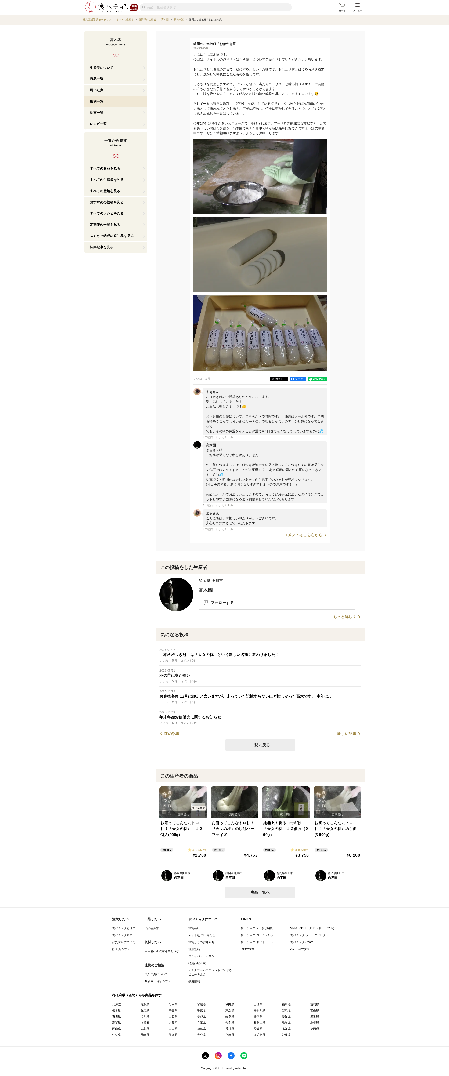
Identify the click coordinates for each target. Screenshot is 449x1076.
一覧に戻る (260, 745)
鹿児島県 (259, 1034)
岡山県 (116, 1028)
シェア (299, 379)
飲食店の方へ (121, 949)
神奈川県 (259, 1010)
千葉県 (201, 1010)
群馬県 (145, 1010)
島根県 (314, 1022)
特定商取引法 (197, 963)
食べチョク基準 (122, 935)
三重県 (314, 1016)
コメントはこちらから (303, 535)
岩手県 (173, 1004)
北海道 (116, 1004)
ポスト (279, 379)
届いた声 (96, 90)
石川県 (116, 1016)
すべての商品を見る (105, 168)
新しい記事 (347, 734)
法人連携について (156, 974)
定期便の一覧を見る (105, 224)
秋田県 (229, 1004)
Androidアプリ (300, 949)
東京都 (229, 1010)
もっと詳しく (344, 617)
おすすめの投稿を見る (107, 202)
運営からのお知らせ (201, 942)
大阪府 (173, 1022)
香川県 (229, 1028)
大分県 (201, 1034)
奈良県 (229, 1022)
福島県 (286, 1004)
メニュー (357, 10)
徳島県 (201, 1028)
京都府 (145, 1022)
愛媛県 (258, 1028)
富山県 (314, 1010)
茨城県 (314, 1004)
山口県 (173, 1028)
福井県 (145, 1016)
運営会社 (194, 928)
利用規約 (194, 949)
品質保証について (123, 942)
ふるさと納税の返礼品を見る (112, 236)
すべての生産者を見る (107, 180)
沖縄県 (286, 1034)
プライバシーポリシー (202, 956)
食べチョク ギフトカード (257, 942)
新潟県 (286, 1010)
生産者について (102, 67)
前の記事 (172, 734)
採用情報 (194, 981)
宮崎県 (229, 1034)
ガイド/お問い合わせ (201, 935)
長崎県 (145, 1034)
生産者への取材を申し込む (162, 951)
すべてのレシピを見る (107, 213)
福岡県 (314, 1028)
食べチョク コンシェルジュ (258, 935)
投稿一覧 (96, 101)
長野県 (201, 1016)
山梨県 (173, 1016)
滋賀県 (116, 1022)
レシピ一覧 (98, 124)
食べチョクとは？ (123, 928)
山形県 (258, 1004)
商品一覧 (96, 79)
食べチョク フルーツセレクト (309, 935)
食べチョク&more (302, 942)
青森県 (145, 1004)
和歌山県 (259, 1022)
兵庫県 (201, 1022)
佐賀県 (116, 1034)
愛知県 (286, 1016)
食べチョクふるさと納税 (257, 928)
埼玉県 (173, 1010)
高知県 (286, 1028)
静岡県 (258, 1016)
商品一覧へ (260, 892)
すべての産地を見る (105, 191)
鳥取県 (286, 1022)
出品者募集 (152, 928)
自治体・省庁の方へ (158, 981)
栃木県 (116, 1010)
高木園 (206, 590)
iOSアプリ (247, 949)
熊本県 (173, 1034)
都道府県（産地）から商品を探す (137, 995)
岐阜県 (229, 1016)
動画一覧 (96, 112)
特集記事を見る (102, 247)
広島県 (145, 1028)
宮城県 (201, 1004)
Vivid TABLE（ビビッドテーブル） (313, 928)
